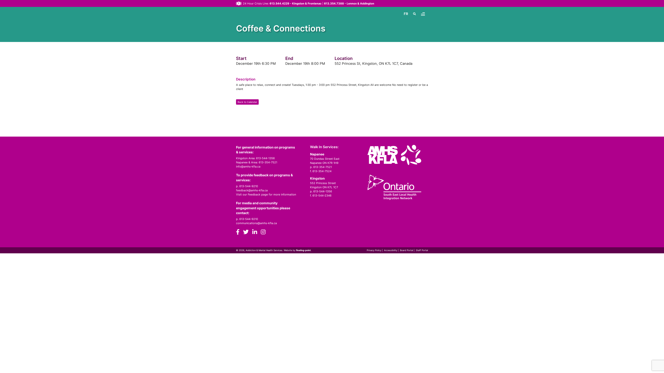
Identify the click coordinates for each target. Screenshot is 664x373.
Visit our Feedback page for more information (266, 194)
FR (406, 14)
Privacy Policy (374, 250)
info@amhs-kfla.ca (248, 166)
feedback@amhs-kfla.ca (252, 190)
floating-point (303, 250)
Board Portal (406, 250)
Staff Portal (422, 250)
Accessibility (390, 250)
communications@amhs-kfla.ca (256, 223)
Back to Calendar (247, 102)
